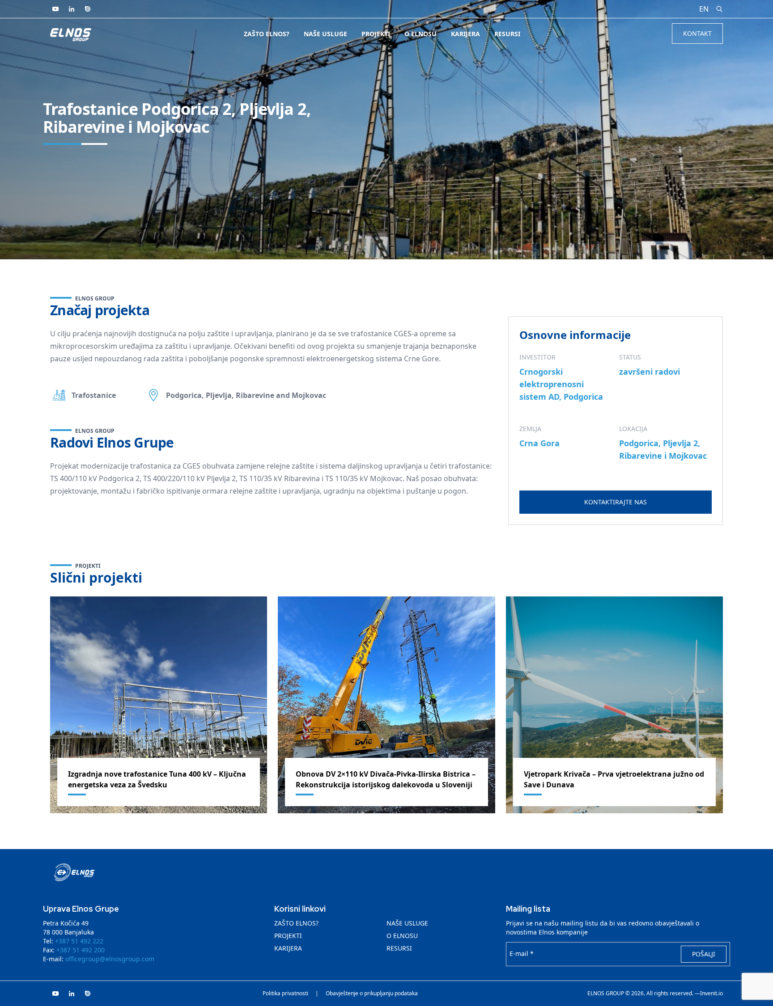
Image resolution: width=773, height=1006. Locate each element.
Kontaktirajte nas (615, 502)
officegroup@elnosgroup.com (109, 959)
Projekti (375, 34)
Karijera (465, 34)
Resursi (507, 34)
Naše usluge (325, 34)
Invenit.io (711, 993)
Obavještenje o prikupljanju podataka (372, 993)
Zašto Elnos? (266, 34)
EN (704, 9)
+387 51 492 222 (79, 941)
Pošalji (703, 954)
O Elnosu (420, 34)
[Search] (719, 9)
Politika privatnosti (285, 993)
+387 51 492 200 (80, 950)
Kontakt (697, 33)
